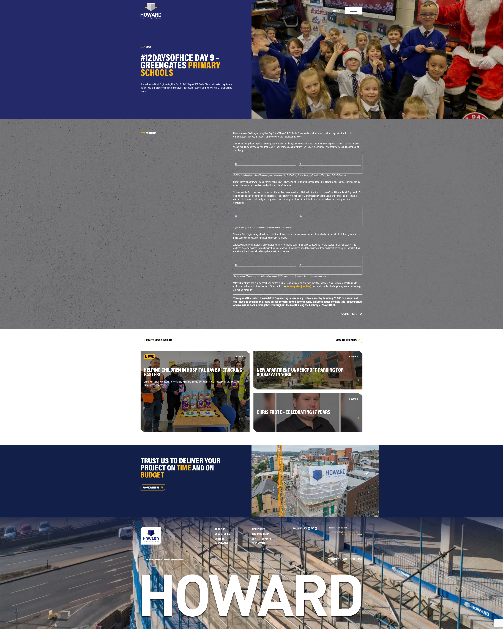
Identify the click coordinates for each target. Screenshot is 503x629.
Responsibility (261, 534)
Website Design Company (352, 559)
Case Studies (222, 534)
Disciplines (258, 529)
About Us (220, 529)
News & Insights (261, 538)
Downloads (221, 543)
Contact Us (258, 543)
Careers (219, 538)
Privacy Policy (333, 559)
